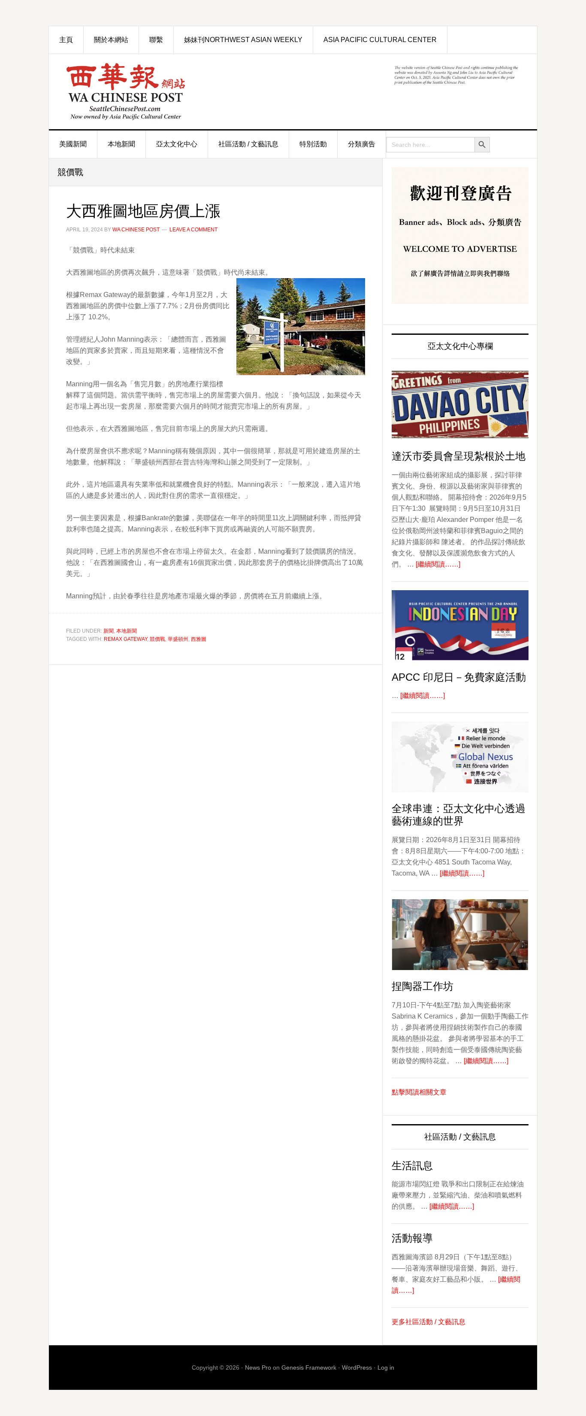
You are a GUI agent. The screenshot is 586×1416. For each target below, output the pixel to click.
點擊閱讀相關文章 (419, 1092)
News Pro (258, 1367)
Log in (386, 1367)
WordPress (357, 1367)
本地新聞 (126, 631)
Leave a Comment (193, 230)
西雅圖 (198, 639)
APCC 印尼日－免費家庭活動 (459, 677)
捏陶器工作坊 (422, 986)
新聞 (108, 631)
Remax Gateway (125, 639)
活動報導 (412, 1238)
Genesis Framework (308, 1367)
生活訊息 (412, 1165)
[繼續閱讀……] (438, 564)
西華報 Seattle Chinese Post (145, 92)
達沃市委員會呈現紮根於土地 (459, 456)
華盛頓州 (178, 639)
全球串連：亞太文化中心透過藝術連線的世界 (459, 815)
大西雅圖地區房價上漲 (143, 211)
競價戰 (157, 639)
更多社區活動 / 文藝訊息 (428, 1321)
